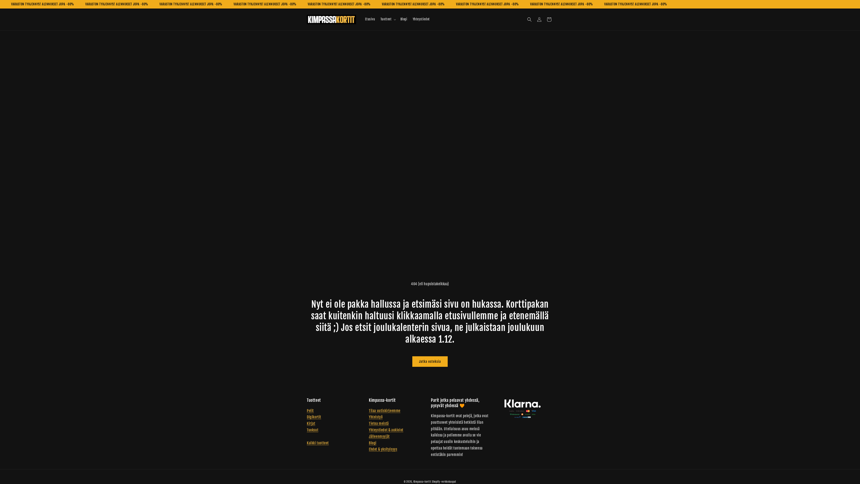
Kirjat (311, 423)
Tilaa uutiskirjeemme (384, 410)
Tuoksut (312, 430)
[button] (388, 19)
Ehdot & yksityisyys (383, 449)
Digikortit (314, 417)
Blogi (372, 443)
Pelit (310, 410)
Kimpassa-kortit (422, 481)
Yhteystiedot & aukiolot (386, 430)
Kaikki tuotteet (318, 443)
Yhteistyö (376, 417)
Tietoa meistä (379, 423)
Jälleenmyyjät (379, 436)
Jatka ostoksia (430, 361)
